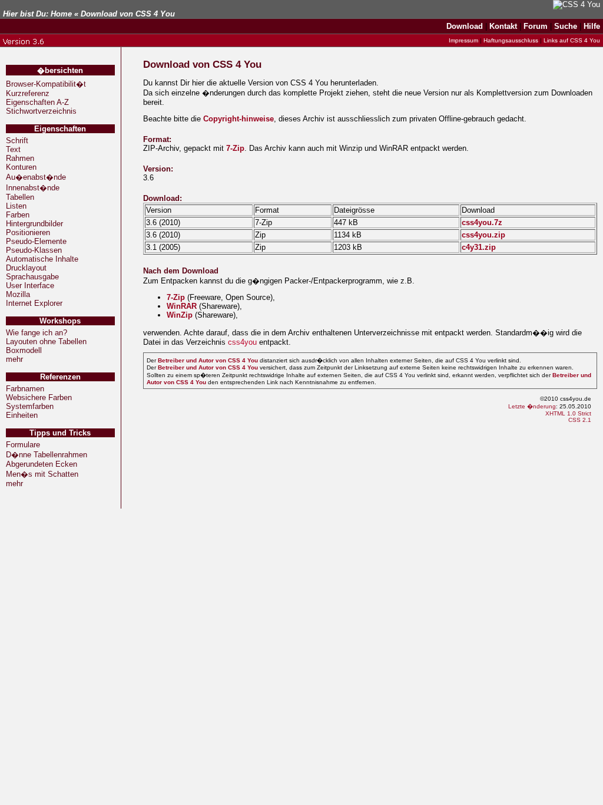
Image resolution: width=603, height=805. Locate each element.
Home (61, 13)
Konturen (21, 167)
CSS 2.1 (579, 420)
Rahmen (20, 158)
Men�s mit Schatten (42, 474)
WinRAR (182, 306)
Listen (16, 206)
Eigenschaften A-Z (37, 102)
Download (464, 26)
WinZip (180, 315)
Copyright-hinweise (238, 118)
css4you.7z (482, 222)
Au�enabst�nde (36, 177)
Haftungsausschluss (510, 40)
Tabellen (20, 197)
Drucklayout (26, 267)
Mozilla (18, 294)
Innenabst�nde (32, 187)
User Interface (30, 285)
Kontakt (503, 26)
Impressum (463, 40)
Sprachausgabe (32, 276)
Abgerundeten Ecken (41, 464)
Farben (17, 214)
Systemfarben (30, 406)
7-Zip (235, 148)
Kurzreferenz (27, 93)
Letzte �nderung (532, 406)
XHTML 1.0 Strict (568, 413)
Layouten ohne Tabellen (46, 341)
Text (13, 149)
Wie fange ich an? (36, 332)
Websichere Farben (39, 397)
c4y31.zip (479, 247)
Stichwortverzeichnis (41, 111)
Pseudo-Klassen (34, 250)
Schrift (17, 140)
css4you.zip (483, 234)
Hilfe (592, 26)
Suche (565, 26)
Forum (536, 26)
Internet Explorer (34, 303)
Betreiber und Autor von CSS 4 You (208, 360)
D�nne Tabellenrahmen (46, 454)
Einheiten (22, 415)
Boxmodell (24, 350)
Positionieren (28, 232)
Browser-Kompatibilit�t (46, 84)
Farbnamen (25, 388)
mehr (14, 359)
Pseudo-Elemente (36, 241)
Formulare (23, 444)
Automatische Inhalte (42, 259)
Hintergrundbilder (34, 223)
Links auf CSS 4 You (572, 40)
